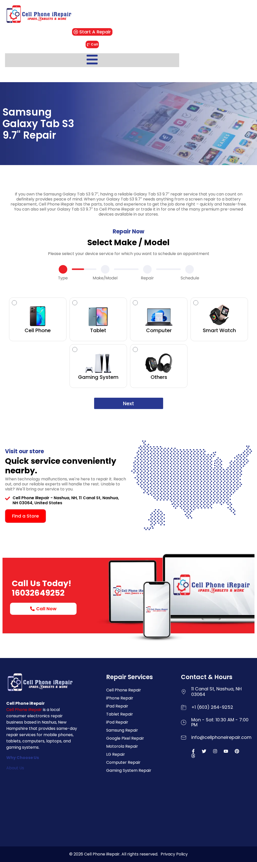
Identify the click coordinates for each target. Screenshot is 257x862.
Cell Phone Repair (123, 690)
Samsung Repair (122, 730)
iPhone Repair (119, 698)
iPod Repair (117, 722)
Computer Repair (123, 762)
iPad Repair (117, 706)
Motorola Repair (122, 746)
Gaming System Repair (128, 770)
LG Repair (115, 754)
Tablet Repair (119, 714)
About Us (15, 768)
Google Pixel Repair (125, 738)
